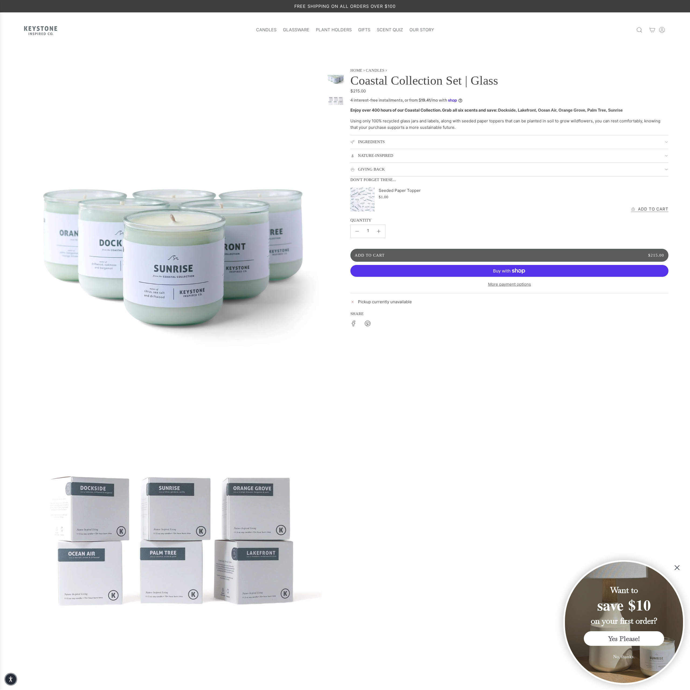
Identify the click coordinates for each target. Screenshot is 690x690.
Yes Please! (624, 638)
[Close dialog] (677, 567)
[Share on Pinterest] (367, 324)
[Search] (639, 29)
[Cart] (652, 29)
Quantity (360, 220)
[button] (10, 679)
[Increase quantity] (378, 231)
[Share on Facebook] (353, 324)
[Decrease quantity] (357, 231)
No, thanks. (624, 656)
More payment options (509, 284)
